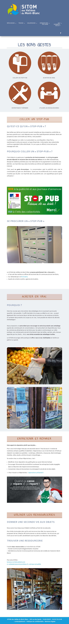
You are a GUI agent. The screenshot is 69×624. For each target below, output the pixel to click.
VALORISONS (31, 23)
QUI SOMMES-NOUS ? (57, 25)
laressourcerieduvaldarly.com (16, 562)
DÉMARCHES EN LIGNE (44, 24)
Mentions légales (50, 621)
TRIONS (20, 23)
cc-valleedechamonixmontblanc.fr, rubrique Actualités (24, 564)
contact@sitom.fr (20, 621)
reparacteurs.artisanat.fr (35, 473)
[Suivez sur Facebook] (60, 33)
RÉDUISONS (11, 23)
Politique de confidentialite (35, 621)
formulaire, (24, 277)
